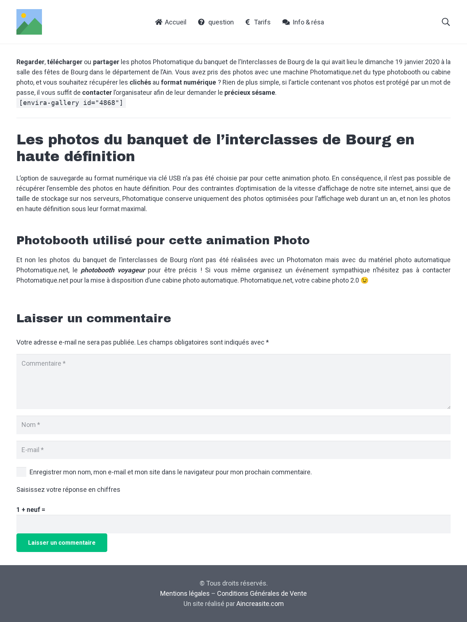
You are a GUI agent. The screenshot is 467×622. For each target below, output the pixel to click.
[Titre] (29, 22)
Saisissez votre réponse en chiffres (68, 489)
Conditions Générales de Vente (262, 593)
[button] (446, 22)
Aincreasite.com (260, 603)
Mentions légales (185, 593)
